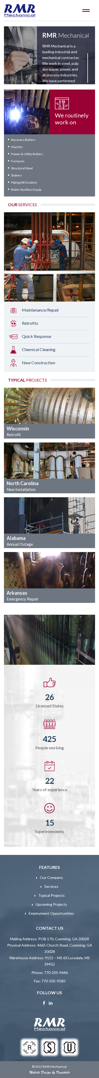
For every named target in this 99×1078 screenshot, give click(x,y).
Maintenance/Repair (40, 309)
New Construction (38, 362)
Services (51, 886)
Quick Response (36, 335)
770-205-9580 (53, 981)
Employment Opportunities (51, 913)
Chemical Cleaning (38, 349)
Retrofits (30, 322)
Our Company (51, 877)
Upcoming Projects (51, 904)
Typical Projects (51, 895)
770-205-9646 (56, 972)
